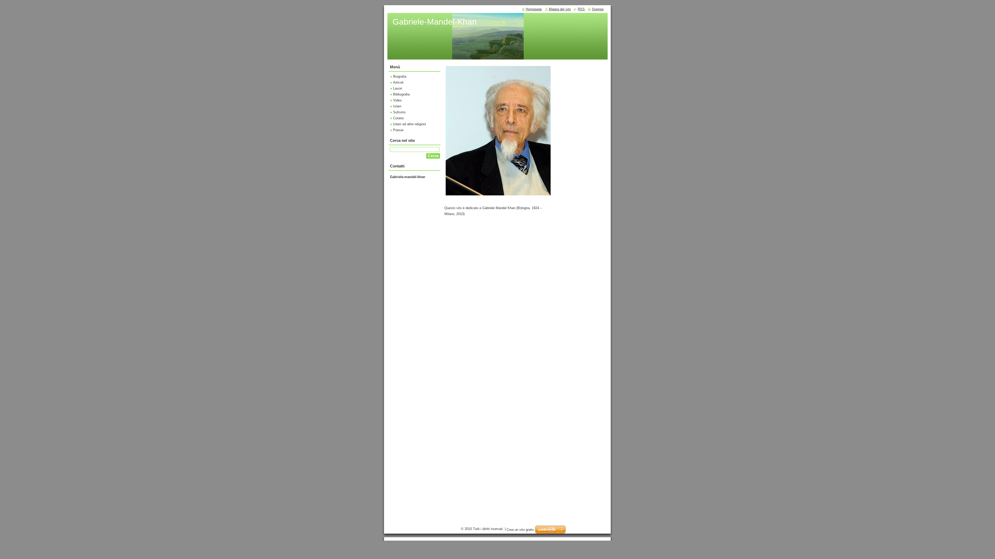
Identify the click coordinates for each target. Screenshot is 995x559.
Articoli (398, 82)
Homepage (534, 9)
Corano (398, 118)
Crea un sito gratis (520, 530)
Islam (397, 106)
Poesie (398, 130)
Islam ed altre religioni (409, 124)
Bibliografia (401, 94)
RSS (581, 9)
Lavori (397, 88)
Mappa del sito (560, 9)
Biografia (399, 76)
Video (397, 100)
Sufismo (399, 112)
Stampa (597, 9)
